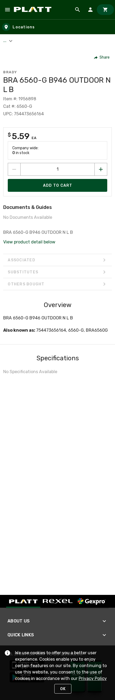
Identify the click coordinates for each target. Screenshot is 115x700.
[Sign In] (90, 9)
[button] (102, 57)
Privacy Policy (93, 678)
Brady (10, 72)
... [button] (5, 40)
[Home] (33, 9)
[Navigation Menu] (7, 9)
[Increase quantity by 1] (101, 169)
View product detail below (29, 241)
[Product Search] (77, 9)
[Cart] (105, 9)
